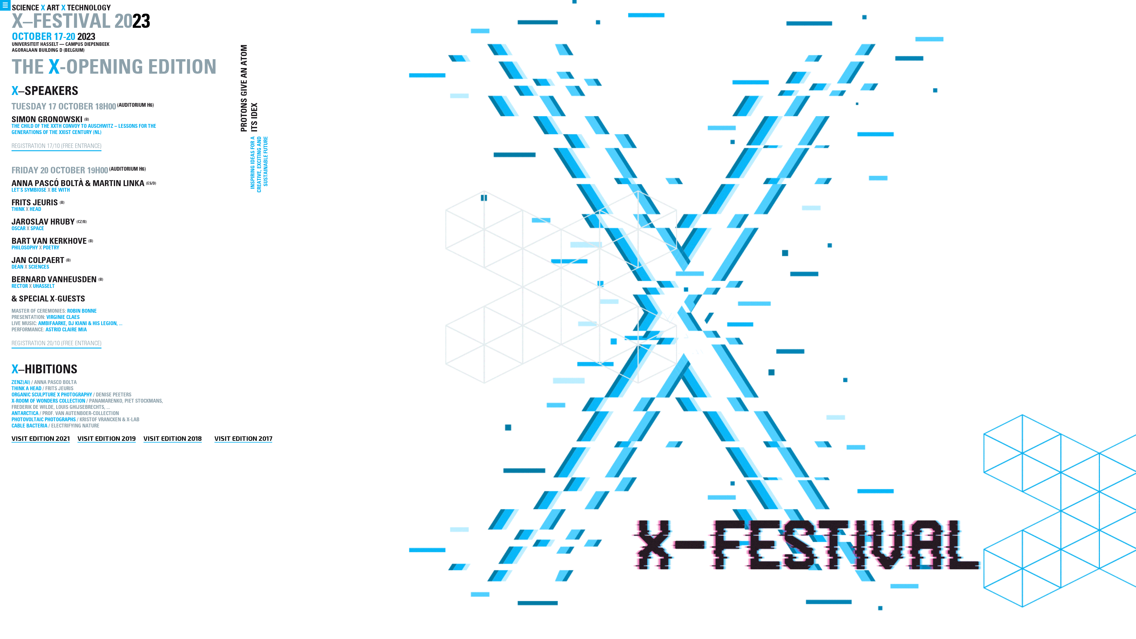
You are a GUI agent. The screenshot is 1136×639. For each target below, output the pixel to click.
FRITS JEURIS (36, 202)
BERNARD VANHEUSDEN (55, 279)
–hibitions (45, 369)
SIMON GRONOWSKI (48, 119)
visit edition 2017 (243, 438)
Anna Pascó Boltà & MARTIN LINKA (79, 183)
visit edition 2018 (172, 438)
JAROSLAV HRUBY (44, 222)
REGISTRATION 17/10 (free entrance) (56, 146)
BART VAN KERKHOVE (50, 241)
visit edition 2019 (107, 438)
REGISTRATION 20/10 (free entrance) (56, 344)
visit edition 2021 (41, 438)
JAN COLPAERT (39, 260)
